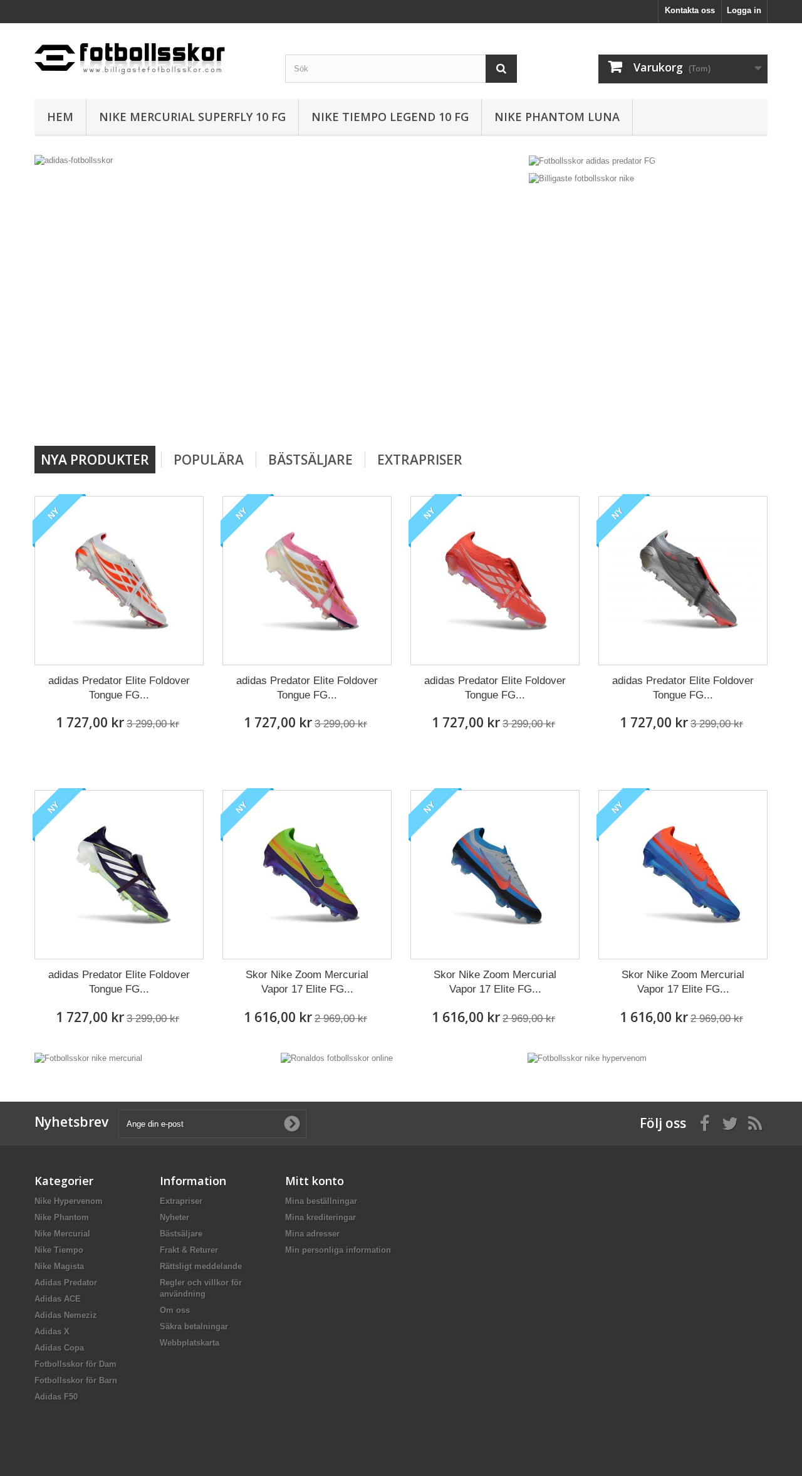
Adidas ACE (57, 1299)
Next (500, 414)
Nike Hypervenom (68, 1201)
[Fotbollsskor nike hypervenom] (587, 1058)
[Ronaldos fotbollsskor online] (337, 1058)
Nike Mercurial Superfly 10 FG (192, 116)
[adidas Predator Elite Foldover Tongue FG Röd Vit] (495, 580)
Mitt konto (314, 1180)
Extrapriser (419, 459)
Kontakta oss (690, 10)
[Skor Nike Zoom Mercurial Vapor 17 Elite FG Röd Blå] (683, 874)
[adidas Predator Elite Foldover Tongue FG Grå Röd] (683, 580)
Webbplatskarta (189, 1342)
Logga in (744, 10)
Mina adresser (312, 1233)
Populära (209, 459)
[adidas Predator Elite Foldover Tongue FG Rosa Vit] (307, 580)
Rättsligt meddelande (201, 1266)
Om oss (175, 1310)
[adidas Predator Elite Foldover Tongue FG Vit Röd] (119, 580)
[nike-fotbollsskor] (459, 295)
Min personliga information (338, 1250)
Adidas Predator (65, 1282)
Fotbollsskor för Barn (75, 1380)
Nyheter (174, 1217)
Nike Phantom (61, 1217)
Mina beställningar (321, 1201)
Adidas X (52, 1331)
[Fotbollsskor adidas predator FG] (592, 160)
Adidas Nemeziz (65, 1315)
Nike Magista (59, 1266)
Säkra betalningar (194, 1326)
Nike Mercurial (62, 1233)
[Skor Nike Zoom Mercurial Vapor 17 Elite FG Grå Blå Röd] (495, 874)
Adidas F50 (56, 1396)
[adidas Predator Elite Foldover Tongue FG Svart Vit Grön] (119, 874)
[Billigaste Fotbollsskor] (150, 54)
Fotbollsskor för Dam (75, 1364)
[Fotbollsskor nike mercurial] (88, 1058)
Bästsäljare (310, 459)
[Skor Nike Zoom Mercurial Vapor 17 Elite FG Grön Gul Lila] (307, 874)
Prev (468, 414)
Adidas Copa (59, 1347)
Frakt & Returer (189, 1250)
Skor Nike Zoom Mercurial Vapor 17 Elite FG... (307, 982)
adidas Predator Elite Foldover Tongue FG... (119, 688)
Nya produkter (95, 459)
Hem (60, 116)
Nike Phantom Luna (557, 116)
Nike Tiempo (58, 1250)
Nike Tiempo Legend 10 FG (390, 116)
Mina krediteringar (320, 1217)
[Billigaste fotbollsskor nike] (581, 178)
